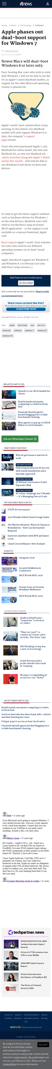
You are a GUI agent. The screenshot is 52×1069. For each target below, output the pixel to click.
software (18, 330)
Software (39, 25)
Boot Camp (7, 243)
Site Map (44, 1018)
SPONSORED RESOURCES (17, 502)
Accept (43, 1044)
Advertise (18, 1018)
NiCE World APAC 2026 (31, 575)
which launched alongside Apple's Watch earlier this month (25, 159)
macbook (7, 330)
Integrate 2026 (27, 558)
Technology (25, 25)
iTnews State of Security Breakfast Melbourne (31, 589)
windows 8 (42, 330)
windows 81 (8, 336)
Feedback (8, 1018)
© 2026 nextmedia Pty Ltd (32, 1027)
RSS (26, 1022)
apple (12, 325)
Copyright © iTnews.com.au (12, 317)
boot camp (22, 325)
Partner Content (15, 448)
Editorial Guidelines (31, 1015)
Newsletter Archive (31, 1018)
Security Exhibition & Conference (30, 570)
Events (8, 551)
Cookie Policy (9, 1064)
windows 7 (29, 330)
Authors (44, 1015)
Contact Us (8, 1015)
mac (32, 325)
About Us (18, 1015)
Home (4, 25)
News (13, 25)
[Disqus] (26, 772)
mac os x (41, 325)
